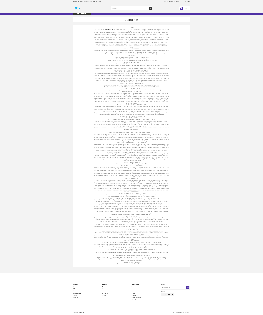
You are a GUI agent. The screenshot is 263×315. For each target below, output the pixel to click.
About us (75, 295)
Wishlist (104, 295)
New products (134, 299)
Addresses (104, 291)
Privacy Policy (76, 291)
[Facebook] (162, 294)
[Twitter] (165, 294)
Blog (132, 291)
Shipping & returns (77, 289)
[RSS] (172, 294)
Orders (103, 289)
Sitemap (75, 287)
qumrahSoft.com (81, 312)
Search (150, 8)
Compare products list (136, 297)
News (133, 289)
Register (177, 1)
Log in (182, 1)
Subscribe (187, 287)
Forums (133, 293)
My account (104, 287)
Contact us (75, 297)
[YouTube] (169, 294)
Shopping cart (105, 293)
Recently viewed (135, 295)
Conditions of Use (77, 293)
